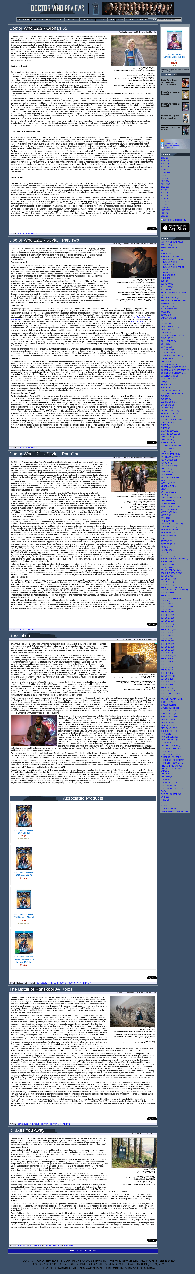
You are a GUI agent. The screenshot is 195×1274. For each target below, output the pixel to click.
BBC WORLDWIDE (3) (170, 298)
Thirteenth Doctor (52, 1245)
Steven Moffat (42, 265)
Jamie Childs (150, 1171)
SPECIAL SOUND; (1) (170, 719)
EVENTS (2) (166, 399)
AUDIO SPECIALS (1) (170, 256)
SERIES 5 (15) (167, 661)
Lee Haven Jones (43, 287)
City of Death (16, 278)
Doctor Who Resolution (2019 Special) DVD (23, 873)
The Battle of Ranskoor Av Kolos (41, 989)
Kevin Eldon (150, 1179)
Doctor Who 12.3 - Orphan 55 (38, 28)
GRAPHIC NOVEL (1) (170, 431)
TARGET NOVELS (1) (170, 740)
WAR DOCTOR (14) (169, 806)
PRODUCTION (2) (168, 535)
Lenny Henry (58, 398)
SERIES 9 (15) (167, 685)
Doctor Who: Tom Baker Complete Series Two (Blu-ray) (174, 57)
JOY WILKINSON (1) (169, 460)
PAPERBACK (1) (168, 521)
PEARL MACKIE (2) (169, 527)
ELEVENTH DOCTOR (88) (172, 393)
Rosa (38, 516)
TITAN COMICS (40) (169, 782)
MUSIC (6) (165, 495)
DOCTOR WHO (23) (169, 364)
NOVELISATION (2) (169, 509)
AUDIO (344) (166, 253)
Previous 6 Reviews (83, 1250)
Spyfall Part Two (17, 248)
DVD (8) (164, 382)
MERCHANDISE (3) (169, 486)
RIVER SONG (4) (168, 544)
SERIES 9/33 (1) (167, 688)
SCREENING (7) (167, 561)
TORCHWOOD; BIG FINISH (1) (173, 788)
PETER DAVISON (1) (169, 532)
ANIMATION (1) (167, 245)
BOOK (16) (165, 312)
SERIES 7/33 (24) (168, 676)
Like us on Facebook (172, 146)
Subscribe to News (171, 141)
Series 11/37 (23, 1245)
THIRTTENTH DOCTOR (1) (172, 763)
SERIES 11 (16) (167, 593)
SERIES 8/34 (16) (168, 682)
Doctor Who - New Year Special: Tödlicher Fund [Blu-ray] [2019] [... (24, 959)
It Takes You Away (26, 1130)
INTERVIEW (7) (167, 448)
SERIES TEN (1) (167, 696)
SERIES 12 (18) (167, 603)
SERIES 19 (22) (167, 624)
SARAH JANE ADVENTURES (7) (174, 559)
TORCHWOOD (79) (169, 785)
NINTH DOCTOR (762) (170, 506)
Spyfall (95, 315)
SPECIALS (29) (167, 722)
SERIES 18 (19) (167, 621)
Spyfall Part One (68, 493)
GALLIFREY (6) (167, 422)
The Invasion (92, 546)
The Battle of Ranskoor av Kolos (44, 479)
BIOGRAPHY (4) (167, 306)
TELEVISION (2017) (169, 743)
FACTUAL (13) (167, 408)
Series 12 (35, 234)
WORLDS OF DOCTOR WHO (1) (174, 811)
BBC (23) (164, 281)
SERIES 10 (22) (167, 582)
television (68, 1245)
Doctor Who (24, 234)
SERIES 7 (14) (167, 673)
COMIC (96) (166, 344)
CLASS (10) (166, 332)
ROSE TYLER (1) (168, 556)
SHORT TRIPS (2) (168, 702)
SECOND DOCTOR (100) (171, 573)
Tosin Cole (142, 1178)
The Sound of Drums (19, 550)
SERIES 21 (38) (167, 635)
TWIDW (120, 20)
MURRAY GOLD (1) (169, 492)
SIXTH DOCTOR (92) (169, 711)
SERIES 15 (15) (167, 612)
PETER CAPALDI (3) (169, 530)
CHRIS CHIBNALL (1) (170, 327)
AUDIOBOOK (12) (168, 272)
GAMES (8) (165, 428)
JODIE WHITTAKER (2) (170, 454)
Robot (37, 555)
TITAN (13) (165, 780)
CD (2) (163, 321)
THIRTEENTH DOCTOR (58, 983)
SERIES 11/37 (42, 983)
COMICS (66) (166, 347)
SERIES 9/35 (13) (168, 690)
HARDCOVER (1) (168, 440)
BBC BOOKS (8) (167, 290)
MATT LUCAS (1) (168, 483)
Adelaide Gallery (138, 321)
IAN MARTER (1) (168, 443)
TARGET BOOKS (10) (170, 737)
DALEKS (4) (166, 361)
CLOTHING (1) (167, 338)
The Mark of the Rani (99, 313)
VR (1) (163, 803)
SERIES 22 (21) (167, 638)
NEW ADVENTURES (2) (171, 498)
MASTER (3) (166, 480)
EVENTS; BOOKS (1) (169, 402)
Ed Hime (152, 1169)
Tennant (42, 349)
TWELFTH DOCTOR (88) (171, 794)
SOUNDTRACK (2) (168, 714)
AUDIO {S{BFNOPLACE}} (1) (172, 259)
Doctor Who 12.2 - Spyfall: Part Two (44, 240)
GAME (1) (165, 425)
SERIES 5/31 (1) (167, 664)
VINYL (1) (165, 800)
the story (92, 370)
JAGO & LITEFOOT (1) (170, 451)
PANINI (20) (165, 518)
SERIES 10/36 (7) (168, 585)
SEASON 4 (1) (167, 567)
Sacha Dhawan (106, 361)
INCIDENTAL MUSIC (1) (171, 445)
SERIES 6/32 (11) (168, 670)
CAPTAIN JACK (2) (168, 318)
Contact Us (168, 148)
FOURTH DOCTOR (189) (171, 419)
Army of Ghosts (49, 548)
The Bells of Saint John (52, 591)
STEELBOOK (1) (167, 725)
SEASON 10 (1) (167, 564)
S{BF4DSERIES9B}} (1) (170, 731)
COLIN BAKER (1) (168, 341)
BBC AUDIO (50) (167, 287)
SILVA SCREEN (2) (168, 705)
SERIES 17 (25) (167, 618)
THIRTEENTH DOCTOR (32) (172, 760)
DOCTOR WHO (75, 983)
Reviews (101, 20)
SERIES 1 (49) (167, 576)
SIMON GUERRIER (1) (170, 708)
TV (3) (163, 791)
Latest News (23, 20)
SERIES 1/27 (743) (168, 579)
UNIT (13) (165, 797)
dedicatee (107, 606)
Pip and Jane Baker (146, 313)
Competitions (87, 20)
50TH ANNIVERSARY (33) (172, 242)
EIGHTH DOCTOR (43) (170, 390)
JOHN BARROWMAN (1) (171, 457)
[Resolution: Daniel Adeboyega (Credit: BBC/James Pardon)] (34, 730)
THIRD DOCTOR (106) (170, 754)
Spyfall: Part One (67, 469)
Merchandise (72, 20)
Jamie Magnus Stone (73, 285)
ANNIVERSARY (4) (169, 248)
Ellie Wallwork (139, 1179)
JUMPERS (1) (166, 463)
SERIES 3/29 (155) (168, 656)
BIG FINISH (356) (168, 303)
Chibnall (17, 462)
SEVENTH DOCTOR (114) (172, 699)
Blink (77, 272)
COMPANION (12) (168, 350)
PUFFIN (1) (165, 538)
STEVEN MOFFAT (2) (169, 728)
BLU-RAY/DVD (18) (169, 309)
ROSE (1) (165, 553)
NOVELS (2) (166, 515)
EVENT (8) (165, 396)
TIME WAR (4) (166, 777)
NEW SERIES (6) (168, 501)
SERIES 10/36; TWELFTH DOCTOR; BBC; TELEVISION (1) (174, 589)
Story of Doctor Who (42, 20)
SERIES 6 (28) (167, 667)
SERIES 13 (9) (167, 606)
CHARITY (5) (166, 324)
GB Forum (142, 20)
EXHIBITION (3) (167, 405)
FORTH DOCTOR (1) (169, 416)
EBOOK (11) (166, 385)
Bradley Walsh (131, 1178)
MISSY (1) (165, 489)
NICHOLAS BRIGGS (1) (170, 503)
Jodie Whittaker (96, 251)
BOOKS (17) (166, 315)
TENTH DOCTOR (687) (170, 746)
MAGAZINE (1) (167, 472)
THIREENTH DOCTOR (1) (171, 757)
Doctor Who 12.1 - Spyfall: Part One (44, 453)
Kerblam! (49, 257)
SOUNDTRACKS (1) (169, 717)
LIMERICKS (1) (167, 469)
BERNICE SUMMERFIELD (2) (173, 300)
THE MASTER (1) (168, 751)
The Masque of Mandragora (77, 315)
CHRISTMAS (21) (168, 329)
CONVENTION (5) (168, 353)
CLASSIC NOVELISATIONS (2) (173, 335)
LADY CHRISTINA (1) (170, 466)
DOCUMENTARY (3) (169, 376)
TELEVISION (87, 983)
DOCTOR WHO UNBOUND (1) (173, 373)
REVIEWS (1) (166, 541)
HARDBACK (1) (167, 437)
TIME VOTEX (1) (167, 774)
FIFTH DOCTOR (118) (170, 411)
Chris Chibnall (92, 265)
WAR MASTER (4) (168, 809)
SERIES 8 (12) (167, 679)
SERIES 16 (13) (167, 615)
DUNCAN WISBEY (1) (170, 379)
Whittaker (34, 462)
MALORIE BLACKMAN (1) (171, 477)
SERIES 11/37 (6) (168, 595)
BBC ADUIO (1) (167, 284)
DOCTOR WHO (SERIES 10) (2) (174, 367)
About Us (130, 20)
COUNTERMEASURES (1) (172, 356)
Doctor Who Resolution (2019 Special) (23, 831)
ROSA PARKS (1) (168, 550)
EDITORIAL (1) (167, 387)
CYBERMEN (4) (167, 358)
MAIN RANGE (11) (168, 474)
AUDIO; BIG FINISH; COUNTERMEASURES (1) (172, 263)
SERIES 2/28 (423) (168, 630)
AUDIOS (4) (165, 278)
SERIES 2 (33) (167, 627)
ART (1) (164, 251)
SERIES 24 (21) (167, 644)
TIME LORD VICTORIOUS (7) (173, 766)
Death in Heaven (70, 591)
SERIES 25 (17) (167, 647)
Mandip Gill (151, 1178)
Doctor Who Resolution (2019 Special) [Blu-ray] (24, 915)
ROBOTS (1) (166, 547)
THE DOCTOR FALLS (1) (171, 748)
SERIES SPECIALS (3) (170, 693)
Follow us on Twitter (171, 143)
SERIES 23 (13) (167, 641)
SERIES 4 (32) (167, 659)
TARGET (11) (166, 734)
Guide (111, 20)
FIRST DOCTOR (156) (170, 414)
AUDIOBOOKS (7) (168, 275)
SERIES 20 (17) (167, 632)
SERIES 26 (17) (167, 650)
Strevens (25, 462)
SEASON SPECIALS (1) (171, 570)
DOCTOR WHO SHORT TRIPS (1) (175, 370)
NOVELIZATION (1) (169, 512)
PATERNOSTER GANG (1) (172, 524)
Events (59, 20)
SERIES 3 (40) (167, 653)
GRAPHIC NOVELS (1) (170, 434)
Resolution (19, 635)
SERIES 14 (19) (167, 609)
